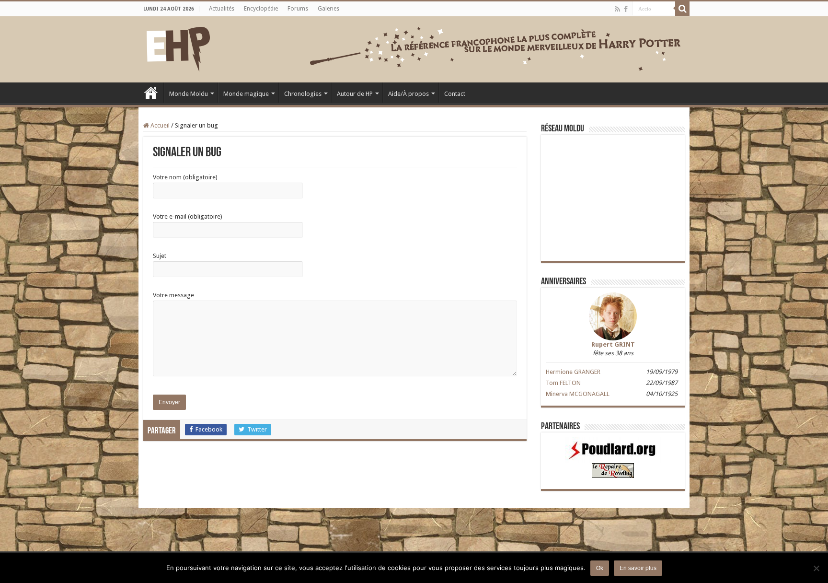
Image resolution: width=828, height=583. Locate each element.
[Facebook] (626, 9)
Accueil (150, 92)
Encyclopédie (261, 8)
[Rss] (617, 9)
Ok (599, 568)
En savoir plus (638, 568)
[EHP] (178, 47)
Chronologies (303, 93)
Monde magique (246, 93)
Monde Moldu (188, 93)
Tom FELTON (563, 382)
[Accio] (682, 8)
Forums (298, 8)
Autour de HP (355, 93)
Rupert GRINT (613, 344)
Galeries (328, 8)
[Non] (816, 568)
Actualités (221, 8)
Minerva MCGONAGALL (578, 393)
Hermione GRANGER (573, 371)
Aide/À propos (408, 93)
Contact (454, 93)
